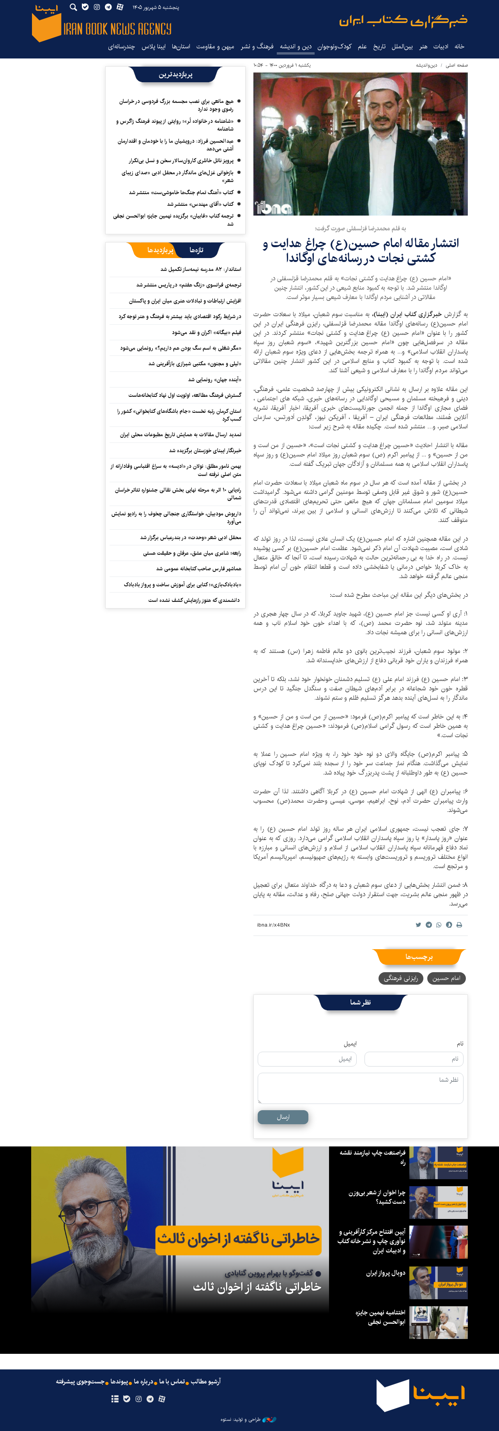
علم (362, 46)
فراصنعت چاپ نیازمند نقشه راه (372, 1157)
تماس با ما (172, 1382)
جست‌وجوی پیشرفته (80, 1382)
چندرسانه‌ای (121, 46)
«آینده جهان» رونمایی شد (214, 379)
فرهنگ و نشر (257, 46)
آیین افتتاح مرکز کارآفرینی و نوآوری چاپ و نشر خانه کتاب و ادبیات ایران (371, 1241)
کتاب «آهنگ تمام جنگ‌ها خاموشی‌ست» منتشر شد (181, 192)
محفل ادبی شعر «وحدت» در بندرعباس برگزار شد (190, 537)
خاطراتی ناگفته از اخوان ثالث (257, 1287)
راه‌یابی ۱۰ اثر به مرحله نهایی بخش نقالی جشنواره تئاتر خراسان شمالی (178, 494)
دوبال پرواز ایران (385, 1273)
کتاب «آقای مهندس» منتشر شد (200, 204)
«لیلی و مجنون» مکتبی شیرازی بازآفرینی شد (194, 363)
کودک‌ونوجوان (335, 46)
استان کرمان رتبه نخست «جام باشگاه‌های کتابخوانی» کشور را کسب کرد (179, 415)
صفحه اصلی (457, 65)
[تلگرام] (150, 1399)
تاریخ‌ (379, 46)
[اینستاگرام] (138, 1399)
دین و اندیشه (295, 46)
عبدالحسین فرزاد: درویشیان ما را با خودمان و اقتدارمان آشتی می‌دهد (176, 145)
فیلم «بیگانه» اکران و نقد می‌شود (206, 332)
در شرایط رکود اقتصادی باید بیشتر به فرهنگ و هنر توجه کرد (180, 316)
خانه (460, 46)
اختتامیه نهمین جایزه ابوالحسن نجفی (380, 1317)
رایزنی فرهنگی (401, 978)
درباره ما (143, 1382)
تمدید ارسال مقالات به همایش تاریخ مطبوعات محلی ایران (180, 434)
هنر (423, 46)
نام (460, 1044)
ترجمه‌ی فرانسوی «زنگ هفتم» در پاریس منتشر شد (188, 285)
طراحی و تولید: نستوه (240, 1419)
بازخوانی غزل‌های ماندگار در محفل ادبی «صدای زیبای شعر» (178, 176)
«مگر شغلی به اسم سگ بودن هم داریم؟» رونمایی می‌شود (180, 348)
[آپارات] (162, 1399)
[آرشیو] (115, 1399)
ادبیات (441, 46)
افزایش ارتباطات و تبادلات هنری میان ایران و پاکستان (185, 301)
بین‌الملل (402, 46)
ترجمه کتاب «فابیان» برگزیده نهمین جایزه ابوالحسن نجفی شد (173, 220)
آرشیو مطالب (206, 1382)
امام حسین (446, 978)
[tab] (197, 250)
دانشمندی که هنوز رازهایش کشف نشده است (195, 600)
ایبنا (403, 21)
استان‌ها (181, 46)
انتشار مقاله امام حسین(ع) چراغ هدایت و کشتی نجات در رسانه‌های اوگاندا (361, 251)
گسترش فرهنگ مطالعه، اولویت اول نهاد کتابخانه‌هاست (185, 395)
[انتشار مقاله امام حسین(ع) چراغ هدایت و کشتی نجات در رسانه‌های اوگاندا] (360, 144)
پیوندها (119, 1382)
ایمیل (350, 1044)
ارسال (283, 1117)
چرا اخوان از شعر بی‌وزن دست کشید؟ (377, 1197)
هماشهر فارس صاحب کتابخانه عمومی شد (198, 568)
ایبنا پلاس (154, 46)
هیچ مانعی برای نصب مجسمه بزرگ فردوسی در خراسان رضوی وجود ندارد (176, 105)
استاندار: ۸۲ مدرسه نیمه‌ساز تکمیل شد (200, 269)
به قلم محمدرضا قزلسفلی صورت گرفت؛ (360, 228)
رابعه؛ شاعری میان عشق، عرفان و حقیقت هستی (192, 553)
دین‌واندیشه (426, 65)
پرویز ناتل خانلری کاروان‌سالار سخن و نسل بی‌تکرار (181, 160)
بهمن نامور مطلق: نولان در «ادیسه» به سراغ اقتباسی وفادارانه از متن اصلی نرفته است (176, 470)
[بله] (126, 1399)
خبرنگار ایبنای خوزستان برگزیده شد (205, 450)
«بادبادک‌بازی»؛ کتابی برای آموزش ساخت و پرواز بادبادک (182, 584)
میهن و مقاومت (215, 46)
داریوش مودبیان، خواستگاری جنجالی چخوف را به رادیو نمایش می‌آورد (176, 517)
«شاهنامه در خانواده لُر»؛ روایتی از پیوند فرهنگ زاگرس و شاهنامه (175, 125)
